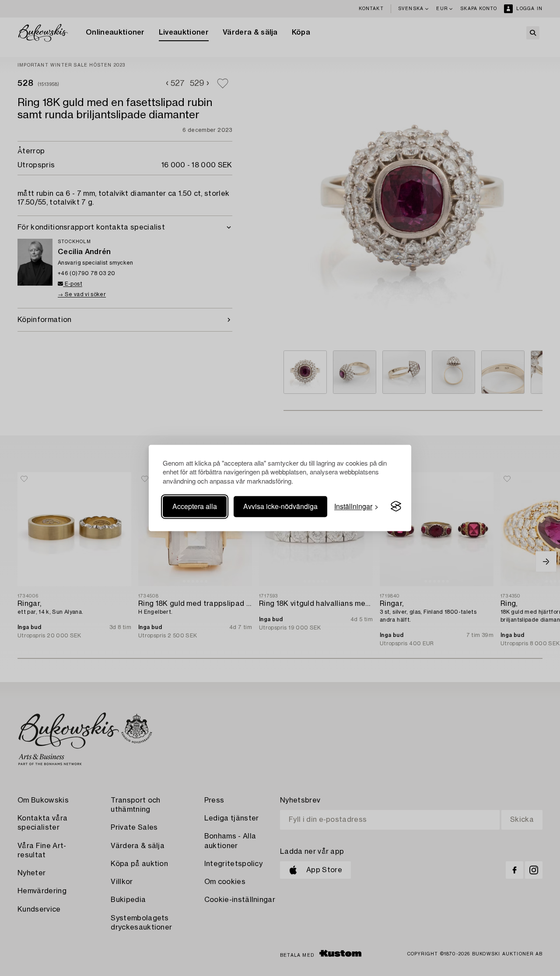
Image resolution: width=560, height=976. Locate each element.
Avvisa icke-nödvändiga (280, 506)
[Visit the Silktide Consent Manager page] (395, 506)
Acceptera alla (194, 506)
